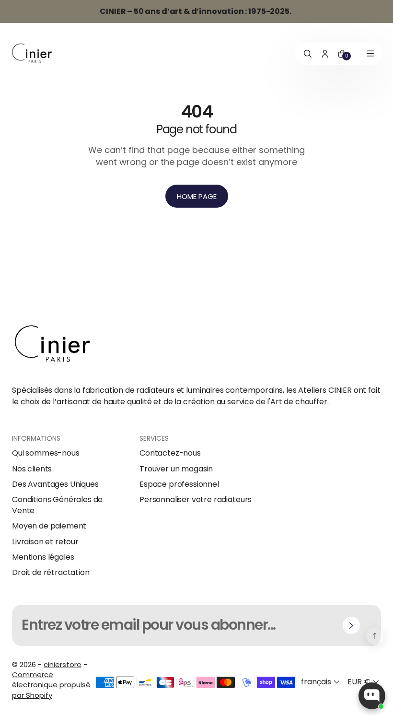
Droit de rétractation (51, 572)
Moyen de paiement (49, 526)
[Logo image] (32, 53)
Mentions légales (43, 557)
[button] (321, 682)
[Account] (325, 53)
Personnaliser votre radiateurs (195, 499)
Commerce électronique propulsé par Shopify (51, 684)
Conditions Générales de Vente (57, 505)
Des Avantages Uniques (55, 484)
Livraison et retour (45, 542)
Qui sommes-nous (46, 453)
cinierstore (62, 664)
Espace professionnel (179, 484)
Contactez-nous (170, 453)
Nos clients (32, 469)
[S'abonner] (351, 625)
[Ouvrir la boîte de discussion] (371, 695)
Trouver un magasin (176, 469)
